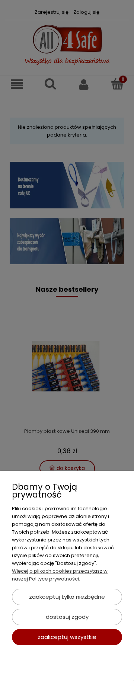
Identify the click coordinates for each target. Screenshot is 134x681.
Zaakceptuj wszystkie (67, 637)
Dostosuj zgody (67, 617)
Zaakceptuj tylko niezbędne (67, 597)
